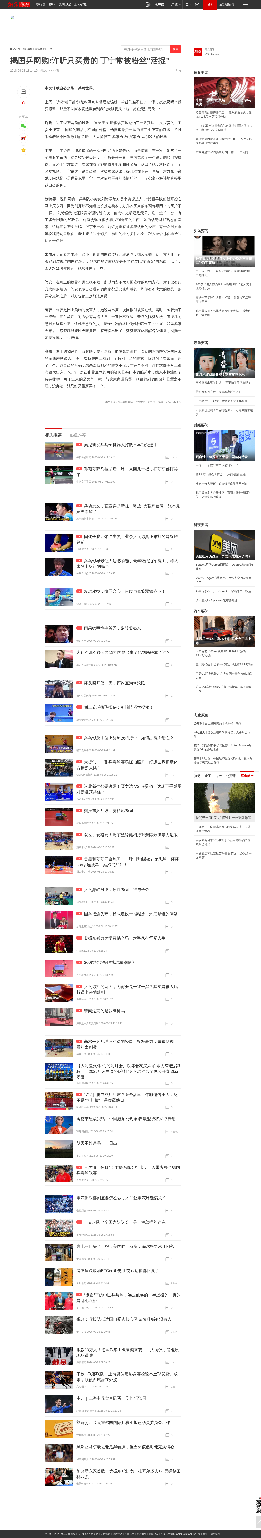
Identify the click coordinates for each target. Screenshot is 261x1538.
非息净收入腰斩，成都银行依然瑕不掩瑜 (221, 483)
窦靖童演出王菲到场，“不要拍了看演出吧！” (224, 382)
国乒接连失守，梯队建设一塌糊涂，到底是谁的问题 (131, 914)
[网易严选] (175, 4)
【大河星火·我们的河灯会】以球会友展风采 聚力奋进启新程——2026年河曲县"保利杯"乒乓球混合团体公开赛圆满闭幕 (128, 1071)
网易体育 (27, 49)
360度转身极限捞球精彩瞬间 (110, 962)
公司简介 (105, 1533)
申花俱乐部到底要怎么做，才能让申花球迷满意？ (121, 1198)
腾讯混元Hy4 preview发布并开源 (216, 600)
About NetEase (90, 1533)
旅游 (197, 776)
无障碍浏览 (65, 4)
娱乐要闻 (201, 343)
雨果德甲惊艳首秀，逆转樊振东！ (114, 628)
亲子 (208, 776)
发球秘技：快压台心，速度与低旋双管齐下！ (125, 591)
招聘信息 (129, 1533)
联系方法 (117, 1533)
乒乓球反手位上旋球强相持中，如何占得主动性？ (129, 738)
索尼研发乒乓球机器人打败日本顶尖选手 (120, 445)
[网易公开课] (161, 4)
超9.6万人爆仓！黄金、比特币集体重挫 (221, 474)
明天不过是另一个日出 (96, 1143)
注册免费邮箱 (226, 4)
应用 (51, 4)
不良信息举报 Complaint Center (178, 1533)
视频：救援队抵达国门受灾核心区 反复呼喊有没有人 (123, 1319)
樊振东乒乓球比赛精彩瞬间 (108, 810)
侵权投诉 (215, 1533)
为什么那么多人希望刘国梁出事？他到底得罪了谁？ (123, 652)
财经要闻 (201, 425)
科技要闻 (201, 525)
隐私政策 (153, 1533)
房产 (218, 776)
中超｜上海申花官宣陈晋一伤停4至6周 (111, 1398)
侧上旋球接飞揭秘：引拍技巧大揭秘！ (118, 707)
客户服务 (141, 1533)
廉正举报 (203, 1533)
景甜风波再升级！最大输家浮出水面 (218, 391)
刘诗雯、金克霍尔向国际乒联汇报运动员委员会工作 (123, 1422)
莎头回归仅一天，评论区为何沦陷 (114, 683)
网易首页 (40, 4)
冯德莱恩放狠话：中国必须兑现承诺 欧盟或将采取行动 (126, 1119)
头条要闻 (201, 231)
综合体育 (40, 49)
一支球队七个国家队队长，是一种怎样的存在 (125, 1222)
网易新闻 (210, 49)
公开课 (231, 776)
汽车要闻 (201, 611)
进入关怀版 (80, 4)
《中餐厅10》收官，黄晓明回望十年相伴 (222, 401)
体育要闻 (201, 73)
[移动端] (148, 4)
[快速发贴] (23, 92)
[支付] (187, 4)
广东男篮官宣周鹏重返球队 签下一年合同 (222, 152)
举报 (178, 70)
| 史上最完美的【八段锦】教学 (218, 723)
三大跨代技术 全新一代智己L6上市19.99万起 (224, 664)
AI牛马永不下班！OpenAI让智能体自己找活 (223, 591)
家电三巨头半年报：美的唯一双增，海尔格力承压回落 (125, 1246)
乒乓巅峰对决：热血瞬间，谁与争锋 (116, 889)
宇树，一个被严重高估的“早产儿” (217, 465)
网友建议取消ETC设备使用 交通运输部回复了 (117, 1270)
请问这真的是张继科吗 (104, 1011)
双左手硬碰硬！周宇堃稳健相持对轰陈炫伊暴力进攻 (131, 835)
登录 (210, 4)
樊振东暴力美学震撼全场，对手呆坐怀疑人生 (125, 938)
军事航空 (247, 776)
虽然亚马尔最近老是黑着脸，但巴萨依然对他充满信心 (125, 1446)
